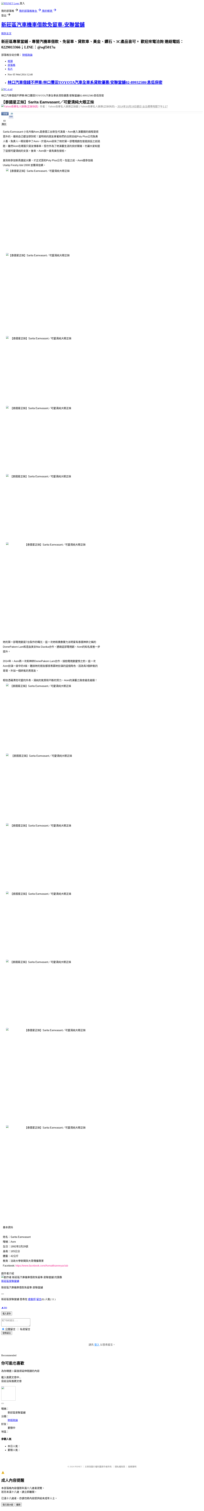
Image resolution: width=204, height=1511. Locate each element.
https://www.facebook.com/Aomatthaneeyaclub (41, 1265)
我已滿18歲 (8, 1505)
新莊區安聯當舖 (10, 1281)
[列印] (9, 127)
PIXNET (78, 1466)
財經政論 (27, 55)
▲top (4, 1307)
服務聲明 (132, 1466)
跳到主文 (6, 33)
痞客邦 (32, 1299)
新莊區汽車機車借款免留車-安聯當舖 (43, 25)
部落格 (11, 65)
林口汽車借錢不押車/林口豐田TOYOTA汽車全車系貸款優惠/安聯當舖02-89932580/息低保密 (85, 82)
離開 (18, 1505)
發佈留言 (7, 1333)
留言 (38, 1299)
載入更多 (7, 1313)
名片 (10, 69)
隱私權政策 (120, 1466)
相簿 (10, 61)
